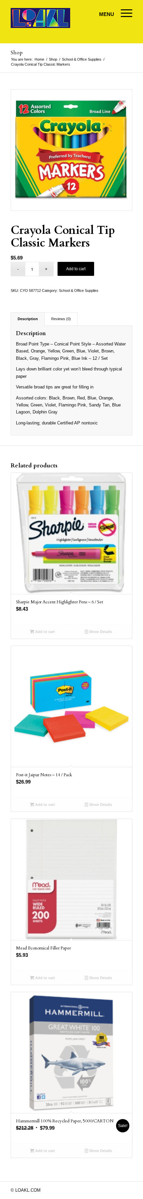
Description (28, 319)
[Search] (103, 13)
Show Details (100, 632)
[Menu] (123, 13)
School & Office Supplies (78, 291)
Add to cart (75, 269)
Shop (17, 52)
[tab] (28, 319)
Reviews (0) (61, 319)
